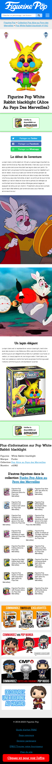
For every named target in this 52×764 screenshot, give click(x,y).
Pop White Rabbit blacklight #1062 (31, 25)
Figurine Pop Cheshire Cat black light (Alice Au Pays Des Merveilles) (41, 576)
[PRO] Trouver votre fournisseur (26, 746)
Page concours (26, 735)
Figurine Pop (10, 22)
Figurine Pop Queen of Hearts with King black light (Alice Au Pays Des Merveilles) (13, 577)
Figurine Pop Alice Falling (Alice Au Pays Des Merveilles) (18, 549)
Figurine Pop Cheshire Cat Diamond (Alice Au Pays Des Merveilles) (18, 492)
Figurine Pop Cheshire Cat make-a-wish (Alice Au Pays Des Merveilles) (18, 505)
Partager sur (28, 138)
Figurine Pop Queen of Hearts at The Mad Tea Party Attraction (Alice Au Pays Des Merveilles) (37, 535)
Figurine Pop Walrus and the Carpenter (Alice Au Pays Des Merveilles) (40, 549)
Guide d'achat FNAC (26, 729)
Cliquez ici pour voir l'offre (26, 758)
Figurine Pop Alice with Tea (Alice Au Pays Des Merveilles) (41, 491)
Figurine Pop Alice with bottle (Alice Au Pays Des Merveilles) (41, 591)
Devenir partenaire (26, 740)
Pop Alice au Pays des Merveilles (28, 462)
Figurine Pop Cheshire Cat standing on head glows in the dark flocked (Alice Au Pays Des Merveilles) (37, 520)
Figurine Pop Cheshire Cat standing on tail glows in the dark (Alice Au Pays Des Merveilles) (14, 520)
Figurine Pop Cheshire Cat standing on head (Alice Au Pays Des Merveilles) (18, 534)
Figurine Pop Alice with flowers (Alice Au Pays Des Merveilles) (18, 591)
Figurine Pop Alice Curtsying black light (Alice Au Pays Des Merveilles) (41, 563)
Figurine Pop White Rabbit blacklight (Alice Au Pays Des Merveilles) (40, 505)
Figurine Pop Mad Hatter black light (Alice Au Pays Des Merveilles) (18, 562)
